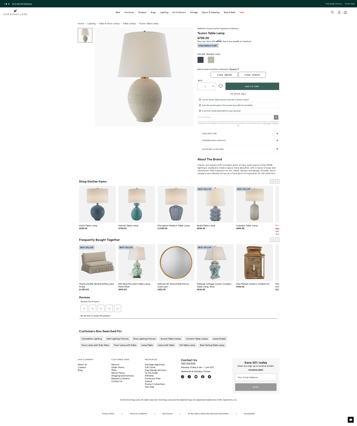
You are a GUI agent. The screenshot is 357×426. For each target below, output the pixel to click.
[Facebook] (203, 376)
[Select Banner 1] (6, 4)
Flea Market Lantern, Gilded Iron (253, 283)
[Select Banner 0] (4, 4)
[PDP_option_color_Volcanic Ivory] (211, 60)
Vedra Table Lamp (206, 225)
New (118, 12)
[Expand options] (277, 133)
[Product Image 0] (85, 35)
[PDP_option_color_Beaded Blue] (200, 60)
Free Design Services (334, 4)
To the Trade (349, 4)
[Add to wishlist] (221, 86)
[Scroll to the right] (277, 181)
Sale (242, 12)
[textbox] (206, 86)
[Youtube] (196, 376)
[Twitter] (210, 376)
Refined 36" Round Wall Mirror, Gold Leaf (173, 285)
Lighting (164, 12)
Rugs (153, 12)
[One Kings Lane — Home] (15, 12)
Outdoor (142, 12)
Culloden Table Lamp (247, 225)
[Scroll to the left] (272, 181)
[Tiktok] (190, 376)
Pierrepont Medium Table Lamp (174, 225)
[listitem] (91, 338)
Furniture (129, 12)
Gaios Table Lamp (88, 225)
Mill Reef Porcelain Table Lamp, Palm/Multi (134, 285)
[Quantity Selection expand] (213, 86)
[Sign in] (339, 12)
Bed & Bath (229, 12)
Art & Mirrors (179, 12)
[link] (238, 133)
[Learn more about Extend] (238, 69)
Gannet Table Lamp (128, 225)
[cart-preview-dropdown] (345, 12)
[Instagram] (183, 376)
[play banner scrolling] (8, 4)
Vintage (194, 12)
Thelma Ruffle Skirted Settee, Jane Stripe (96, 285)
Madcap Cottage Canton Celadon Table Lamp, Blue (214, 285)
